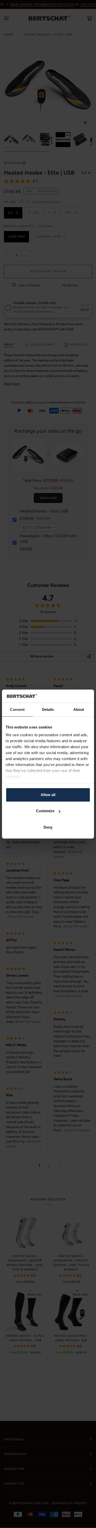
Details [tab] (48, 709)
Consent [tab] (17, 709)
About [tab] (78, 709)
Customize (45, 811)
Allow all (48, 795)
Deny (48, 827)
